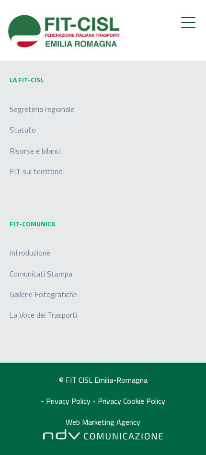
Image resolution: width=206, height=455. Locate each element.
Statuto (23, 129)
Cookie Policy (144, 401)
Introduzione (30, 252)
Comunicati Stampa (41, 273)
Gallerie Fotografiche (43, 294)
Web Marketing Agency (103, 422)
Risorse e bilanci (35, 150)
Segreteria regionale (42, 109)
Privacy (110, 401)
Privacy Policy (69, 401)
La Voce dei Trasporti (43, 315)
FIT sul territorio (36, 171)
